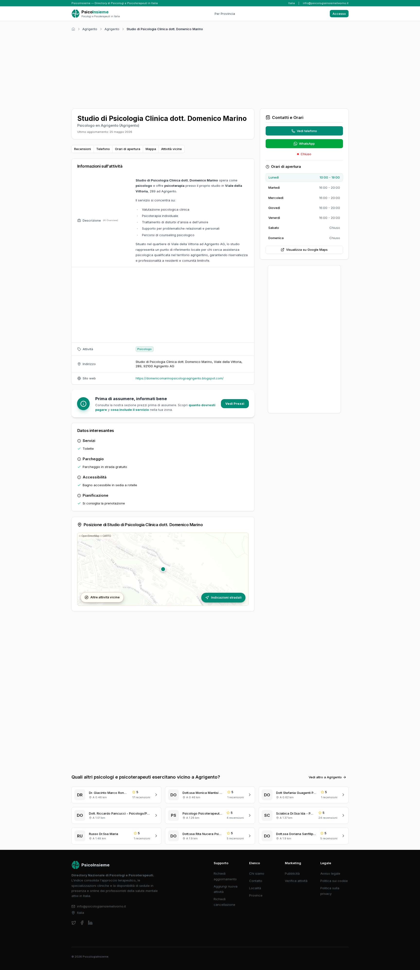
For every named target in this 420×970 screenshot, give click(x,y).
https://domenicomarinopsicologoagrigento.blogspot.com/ (180, 378)
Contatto (255, 881)
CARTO (107, 536)
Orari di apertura (127, 149)
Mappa (151, 149)
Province (255, 895)
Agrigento (89, 29)
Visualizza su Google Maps (307, 249)
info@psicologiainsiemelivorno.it (326, 3)
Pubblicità (292, 873)
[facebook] (82, 922)
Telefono (103, 149)
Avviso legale (330, 873)
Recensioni (82, 149)
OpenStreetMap (90, 536)
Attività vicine (171, 149)
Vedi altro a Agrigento (325, 777)
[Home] (73, 29)
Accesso (339, 14)
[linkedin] (90, 922)
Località (255, 888)
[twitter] (73, 922)
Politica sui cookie (334, 881)
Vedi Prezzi (234, 403)
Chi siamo (256, 873)
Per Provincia (225, 14)
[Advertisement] (210, 69)
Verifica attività (296, 881)
